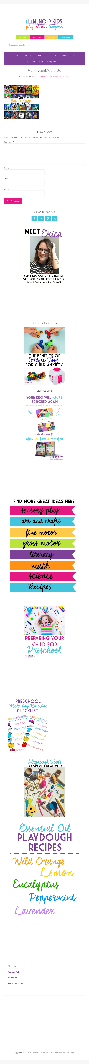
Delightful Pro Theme (33, 1053)
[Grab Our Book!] (44, 460)
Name (7, 168)
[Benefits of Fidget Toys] (44, 384)
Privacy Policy (15, 972)
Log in (72, 1053)
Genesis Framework (46, 1053)
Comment (9, 142)
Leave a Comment (62, 76)
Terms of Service (15, 983)
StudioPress (58, 1053)
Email (7, 178)
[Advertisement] (46, 9)
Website (7, 189)
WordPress (66, 1053)
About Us (12, 966)
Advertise (12, 977)
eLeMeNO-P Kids (44, 24)
